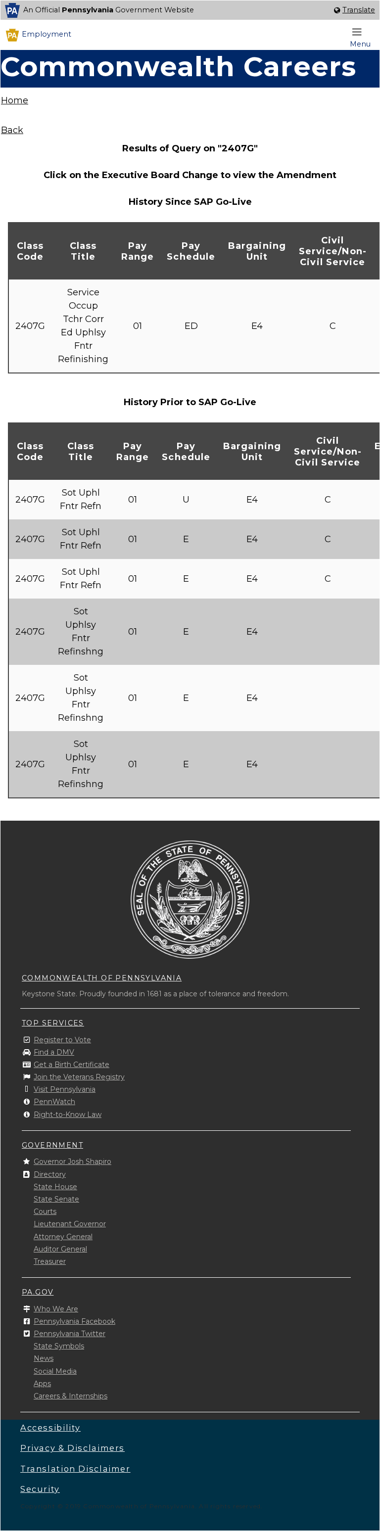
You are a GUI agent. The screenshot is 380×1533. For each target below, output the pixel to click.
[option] (190, 10)
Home (14, 100)
